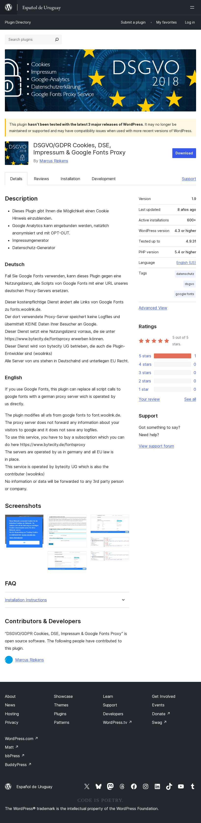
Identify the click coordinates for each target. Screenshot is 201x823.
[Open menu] (193, 7)
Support (189, 178)
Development (104, 178)
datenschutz (185, 274)
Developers (113, 713)
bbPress (15, 755)
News (10, 704)
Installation (70, 178)
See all (190, 399)
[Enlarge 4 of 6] (122, 521)
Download (184, 153)
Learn (108, 696)
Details (16, 178)
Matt (12, 747)
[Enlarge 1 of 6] (37, 521)
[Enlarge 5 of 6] (122, 543)
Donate (161, 713)
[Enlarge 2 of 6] (79, 521)
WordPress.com (21, 738)
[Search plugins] (57, 39)
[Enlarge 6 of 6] (122, 557)
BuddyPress (18, 764)
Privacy (11, 722)
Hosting (12, 713)
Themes (61, 704)
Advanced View (153, 307)
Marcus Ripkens (53, 160)
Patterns (61, 722)
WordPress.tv (117, 722)
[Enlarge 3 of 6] (79, 557)
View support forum (156, 446)
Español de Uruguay (34, 786)
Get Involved (164, 696)
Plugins (60, 713)
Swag (159, 722)
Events (158, 704)
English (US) (186, 262)
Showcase (63, 696)
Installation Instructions (26, 600)
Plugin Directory (18, 22)
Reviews (41, 178)
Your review (149, 399)
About (10, 696)
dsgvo (189, 284)
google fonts (185, 294)
